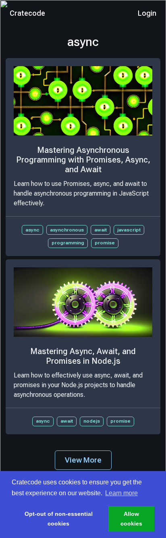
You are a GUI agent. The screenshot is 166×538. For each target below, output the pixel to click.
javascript (129, 230)
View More (83, 460)
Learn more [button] (121, 493)
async (32, 230)
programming (68, 243)
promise (105, 243)
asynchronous (67, 230)
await (100, 230)
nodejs (91, 421)
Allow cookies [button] (131, 519)
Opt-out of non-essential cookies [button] (59, 519)
